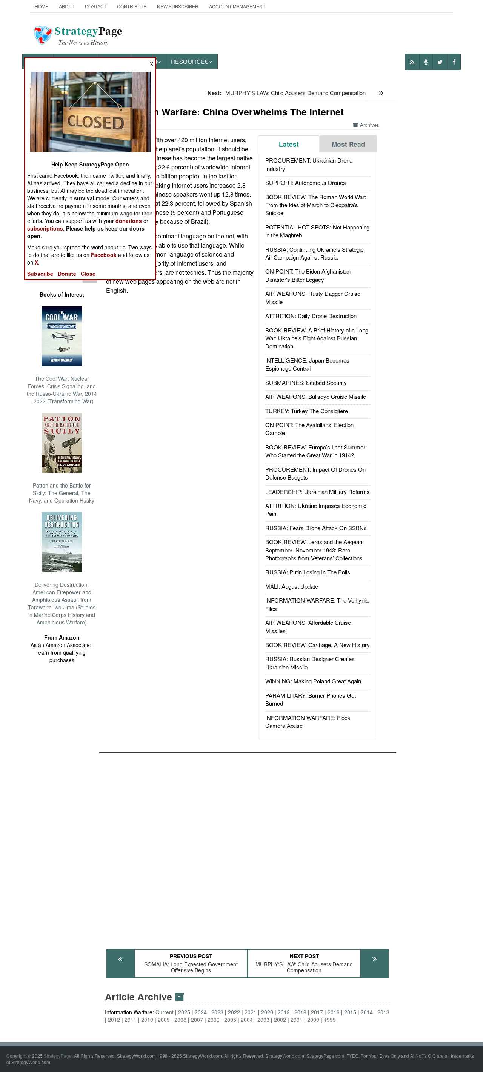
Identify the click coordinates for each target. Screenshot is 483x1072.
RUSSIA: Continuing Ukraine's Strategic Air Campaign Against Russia (314, 253)
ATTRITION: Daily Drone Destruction (311, 316)
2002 (280, 1019)
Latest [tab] (289, 144)
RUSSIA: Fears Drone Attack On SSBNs (316, 528)
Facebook (104, 254)
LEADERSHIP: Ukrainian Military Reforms (317, 491)
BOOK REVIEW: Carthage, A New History (317, 645)
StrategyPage (58, 1055)
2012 (114, 1019)
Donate (67, 273)
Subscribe (40, 273)
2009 (164, 1019)
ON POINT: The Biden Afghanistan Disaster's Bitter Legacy (308, 275)
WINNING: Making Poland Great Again (313, 681)
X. (37, 262)
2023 (217, 1012)
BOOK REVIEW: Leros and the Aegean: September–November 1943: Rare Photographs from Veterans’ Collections (314, 550)
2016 (334, 1012)
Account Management (237, 6)
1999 (330, 1019)
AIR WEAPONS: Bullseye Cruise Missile (315, 396)
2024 (201, 1012)
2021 (251, 1012)
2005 (230, 1019)
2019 (284, 1012)
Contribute (131, 6)
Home (41, 6)
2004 (247, 1019)
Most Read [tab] (348, 144)
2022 (234, 1012)
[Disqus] (247, 847)
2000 (313, 1019)
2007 (197, 1019)
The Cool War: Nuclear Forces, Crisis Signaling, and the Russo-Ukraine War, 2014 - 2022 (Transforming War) (62, 390)
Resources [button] (190, 61)
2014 (367, 1012)
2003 (263, 1019)
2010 (147, 1019)
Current (164, 1012)
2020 (267, 1012)
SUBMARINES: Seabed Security (306, 382)
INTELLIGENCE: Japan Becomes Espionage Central (307, 364)
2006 (214, 1019)
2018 (300, 1012)
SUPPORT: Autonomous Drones (305, 182)
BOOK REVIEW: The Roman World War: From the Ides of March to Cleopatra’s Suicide (315, 205)
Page (88, 35)
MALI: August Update (291, 586)
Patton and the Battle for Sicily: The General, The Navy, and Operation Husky (61, 492)
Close (88, 273)
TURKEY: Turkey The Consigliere (306, 411)
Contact (95, 6)
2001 (297, 1019)
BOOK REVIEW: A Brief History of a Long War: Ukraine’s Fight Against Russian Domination (316, 338)
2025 (184, 1012)
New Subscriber (177, 6)
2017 (317, 1012)
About (66, 6)
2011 (131, 1019)
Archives (369, 124)
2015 (350, 1012)
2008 (180, 1019)
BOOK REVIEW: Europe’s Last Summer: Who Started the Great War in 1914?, (316, 451)
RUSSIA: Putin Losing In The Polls (307, 572)
